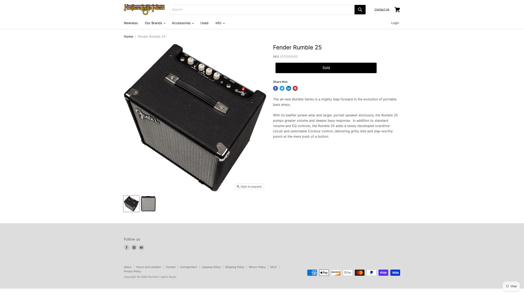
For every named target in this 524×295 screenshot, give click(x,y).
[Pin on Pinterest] (295, 88)
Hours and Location (148, 267)
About (128, 267)
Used (204, 23)
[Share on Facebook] (275, 88)
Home (128, 36)
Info (219, 23)
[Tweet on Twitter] (282, 88)
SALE (273, 267)
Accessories (182, 23)
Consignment (188, 267)
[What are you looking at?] (360, 9)
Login (395, 23)
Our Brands (154, 23)
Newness (131, 23)
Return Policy (257, 267)
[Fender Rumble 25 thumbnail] (131, 204)
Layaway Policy (211, 267)
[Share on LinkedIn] (288, 88)
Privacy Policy (132, 271)
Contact (171, 267)
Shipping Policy (234, 267)
